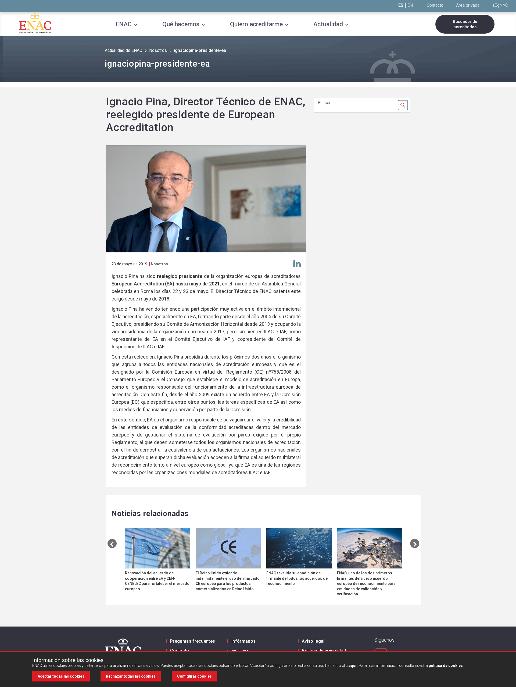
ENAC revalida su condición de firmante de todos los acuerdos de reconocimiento (297, 578)
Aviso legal (313, 641)
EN (410, 5)
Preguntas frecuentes (192, 641)
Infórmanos (243, 641)
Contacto (435, 5)
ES (400, 5)
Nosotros (158, 50)
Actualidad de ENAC (123, 50)
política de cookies (446, 665)
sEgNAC (500, 5)
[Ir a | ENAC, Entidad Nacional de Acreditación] (35, 23)
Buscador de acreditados (465, 24)
